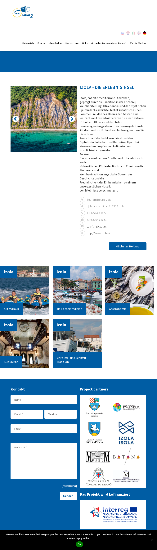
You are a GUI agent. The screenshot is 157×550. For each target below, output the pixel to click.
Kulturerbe (11, 362)
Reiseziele (28, 43)
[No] (152, 540)
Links (85, 43)
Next (72, 119)
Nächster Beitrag (128, 246)
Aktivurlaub (11, 309)
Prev (16, 119)
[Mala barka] (23, 12)
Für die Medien (138, 43)
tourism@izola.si (97, 226)
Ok (79, 544)
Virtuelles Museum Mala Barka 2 (109, 43)
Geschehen (55, 43)
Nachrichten (72, 43)
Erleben (42, 43)
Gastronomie (117, 309)
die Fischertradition (69, 309)
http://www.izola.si (98, 233)
